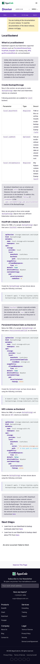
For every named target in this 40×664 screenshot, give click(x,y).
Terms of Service (19, 655)
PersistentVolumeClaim (22, 48)
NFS (29, 51)
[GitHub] (11, 659)
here (19, 28)
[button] (36, 3)
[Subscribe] (37, 586)
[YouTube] (28, 659)
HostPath (5, 51)
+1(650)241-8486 (20, 595)
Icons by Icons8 (32, 655)
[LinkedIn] (20, 659)
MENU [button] (34, 9)
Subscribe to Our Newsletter (20, 579)
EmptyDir (12, 51)
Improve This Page (20, 565)
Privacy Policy (8, 655)
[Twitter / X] (15, 659)
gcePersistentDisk (8, 53)
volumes (5, 48)
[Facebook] (24, 659)
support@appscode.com (20, 598)
